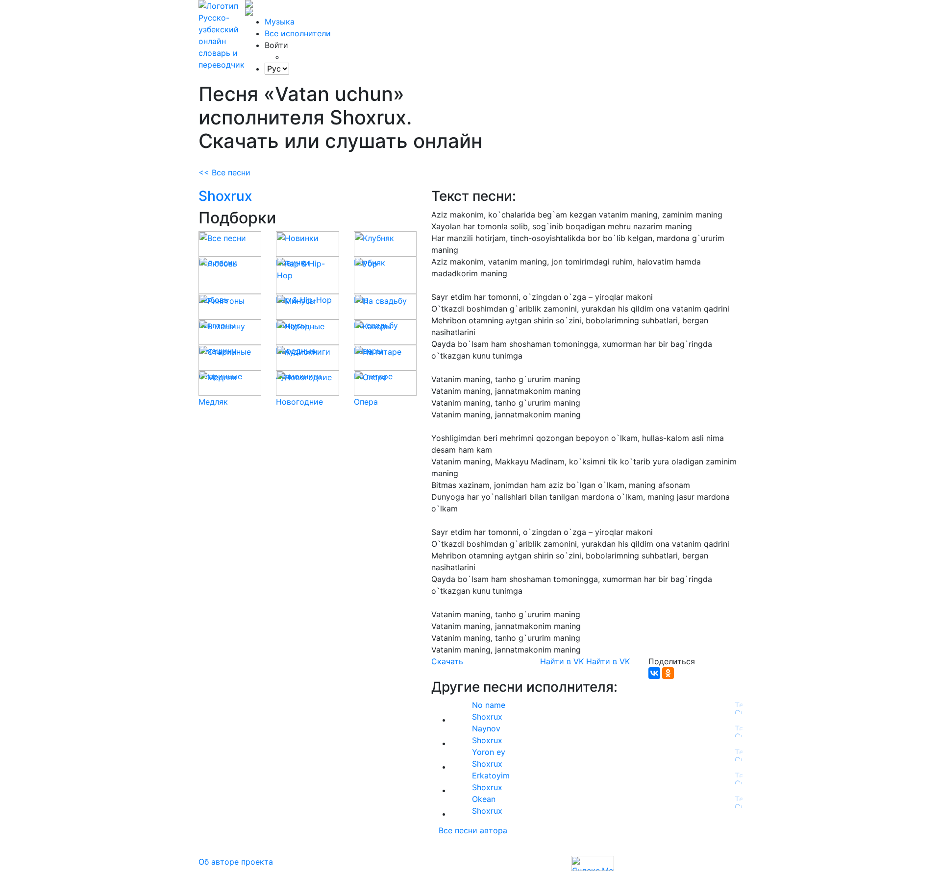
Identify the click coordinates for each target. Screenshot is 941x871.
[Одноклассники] (668, 673)
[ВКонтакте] (654, 673)
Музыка (280, 21)
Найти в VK (562, 661)
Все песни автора (473, 830)
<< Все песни (224, 172)
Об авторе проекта (235, 862)
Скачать (447, 661)
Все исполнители (298, 33)
